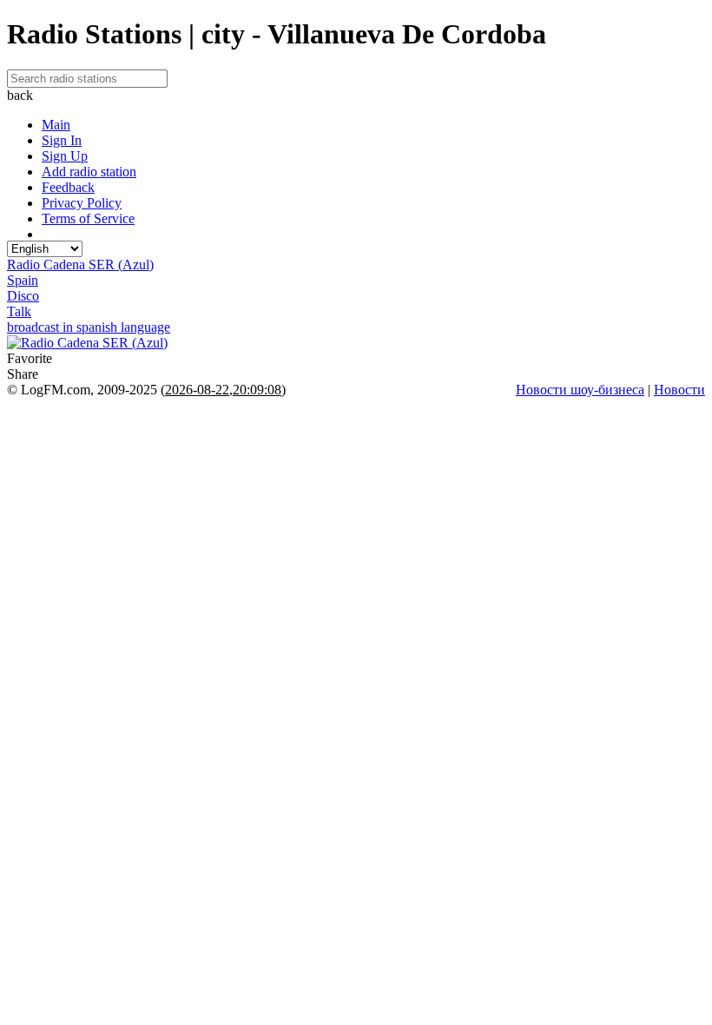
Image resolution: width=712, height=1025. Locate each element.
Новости (679, 389)
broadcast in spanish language (88, 327)
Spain (22, 280)
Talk (19, 311)
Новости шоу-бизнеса (580, 389)
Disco (23, 295)
